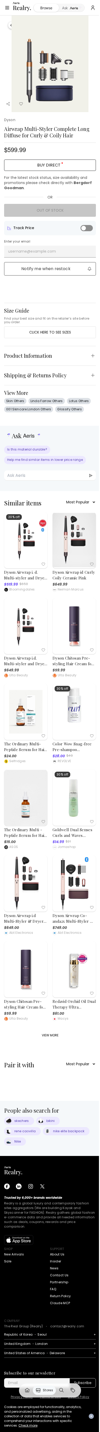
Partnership (59, 1282)
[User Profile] (93, 7)
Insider (55, 1261)
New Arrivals (14, 1254)
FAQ (53, 1289)
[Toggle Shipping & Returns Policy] (93, 375)
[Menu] (7, 7)
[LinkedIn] (19, 1186)
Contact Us (59, 1275)
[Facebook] (7, 1186)
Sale (7, 1261)
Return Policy (60, 1296)
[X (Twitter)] (42, 1186)
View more (50, 1035)
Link (27, 1390)
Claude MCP (60, 1303)
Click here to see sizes (50, 332)
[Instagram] (30, 1186)
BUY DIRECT (49, 165)
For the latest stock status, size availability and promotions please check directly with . (48, 182)
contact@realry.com (67, 1326)
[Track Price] (87, 228)
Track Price (23, 227)
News (54, 1268)
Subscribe (83, 1382)
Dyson (9, 119)
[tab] (71, 8)
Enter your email (17, 241)
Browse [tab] (46, 8)
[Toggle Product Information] (93, 356)
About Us (57, 1254)
